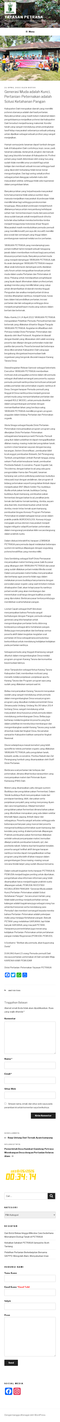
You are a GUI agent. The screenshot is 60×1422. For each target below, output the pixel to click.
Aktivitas (14, 991)
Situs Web (10, 1089)
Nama (8, 1059)
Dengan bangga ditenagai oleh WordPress (24, 1415)
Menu (32, 31)
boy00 (32, 88)
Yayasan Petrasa (23, 17)
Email (8, 1074)
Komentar (10, 1018)
